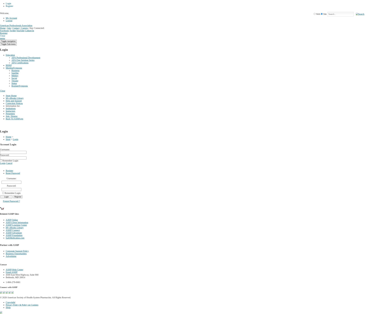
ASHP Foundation (14, 235)
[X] (7, 292)
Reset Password (13, 173)
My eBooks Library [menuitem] (15, 98)
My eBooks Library (15, 227)
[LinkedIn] (10, 292)
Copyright (10, 302)
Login (10, 33)
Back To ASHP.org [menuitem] (14, 119)
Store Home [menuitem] (11, 95)
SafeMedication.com (15, 238)
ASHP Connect (13, 230)
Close (2, 91)
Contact (15, 28)
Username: (5, 149)
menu (2, 38)
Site (325, 14)
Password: (4, 155)
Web (318, 14)
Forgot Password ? (11, 201)
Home (3, 28)
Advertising (11, 256)
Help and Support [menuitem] (14, 101)
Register (3, 33)
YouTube (20, 30)
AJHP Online (12, 220)
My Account (11, 18)
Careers (24, 28)
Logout (9, 20)
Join (9, 28)
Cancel (9, 163)
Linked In (29, 30)
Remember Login (10, 160)
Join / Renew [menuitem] (12, 116)
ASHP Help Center (14, 269)
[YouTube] (12, 292)
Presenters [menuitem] (10, 113)
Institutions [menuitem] (11, 108)
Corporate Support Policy (17, 251)
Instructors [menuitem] (10, 111)
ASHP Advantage (14, 233)
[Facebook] (4, 292)
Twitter (12, 30)
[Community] (1, 292)
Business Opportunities (16, 253)
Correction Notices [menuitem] (14, 103)
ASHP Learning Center (16, 225)
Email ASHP (11, 272)
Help (8, 307)
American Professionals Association (16, 25)
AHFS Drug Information (17, 222)
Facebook (4, 30)
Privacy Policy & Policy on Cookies (22, 305)
